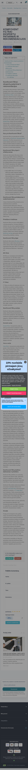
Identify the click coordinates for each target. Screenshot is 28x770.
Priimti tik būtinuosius (14, 393)
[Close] (25, 362)
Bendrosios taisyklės (6, 385)
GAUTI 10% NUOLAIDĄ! (14, 406)
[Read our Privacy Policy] (25, 400)
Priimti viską (14, 389)
